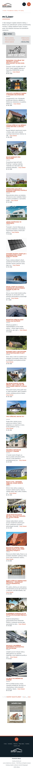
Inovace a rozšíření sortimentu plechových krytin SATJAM (15, 647)
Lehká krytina (25, 39)
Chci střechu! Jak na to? (15, 416)
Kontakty (10, 743)
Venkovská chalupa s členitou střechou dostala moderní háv (16, 190)
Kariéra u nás (17, 745)
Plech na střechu (9, 38)
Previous (8, 716)
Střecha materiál (9, 42)
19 (29, 697)
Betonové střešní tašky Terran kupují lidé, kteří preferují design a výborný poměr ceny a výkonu (15, 549)
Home (4, 10)
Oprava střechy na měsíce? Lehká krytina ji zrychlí (16, 126)
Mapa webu (21, 743)
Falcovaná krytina (10, 39)
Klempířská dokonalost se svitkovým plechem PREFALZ (16, 614)
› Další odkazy (16, 767)
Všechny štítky (25, 42)
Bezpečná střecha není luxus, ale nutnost (14, 320)
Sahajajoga (24, 765)
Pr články (21, 10)
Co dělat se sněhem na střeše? (14, 679)
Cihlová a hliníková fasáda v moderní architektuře (16, 94)
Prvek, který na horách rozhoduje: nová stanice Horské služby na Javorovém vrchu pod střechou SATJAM (15, 288)
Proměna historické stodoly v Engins (13, 450)
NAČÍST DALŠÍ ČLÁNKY (14, 697)
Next (24, 716)
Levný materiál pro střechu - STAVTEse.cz (12, 763)
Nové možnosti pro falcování (13, 158)
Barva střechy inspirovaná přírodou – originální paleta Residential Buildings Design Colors (16, 582)
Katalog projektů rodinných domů (13, 765)
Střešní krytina (25, 38)
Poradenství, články (12, 10)
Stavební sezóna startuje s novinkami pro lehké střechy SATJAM (16, 255)
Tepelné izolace (26, 763)
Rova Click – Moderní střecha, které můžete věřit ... (14, 483)
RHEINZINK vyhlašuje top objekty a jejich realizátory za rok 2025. (15, 62)
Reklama (15, 743)
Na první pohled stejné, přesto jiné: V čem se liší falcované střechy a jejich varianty (16, 385)
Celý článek (16, 72)
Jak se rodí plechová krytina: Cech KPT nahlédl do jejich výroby (16, 516)
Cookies (27, 743)
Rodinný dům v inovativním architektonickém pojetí (16, 352)
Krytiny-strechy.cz (16, 761)
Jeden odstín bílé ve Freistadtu (13, 222)
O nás (5, 743)
